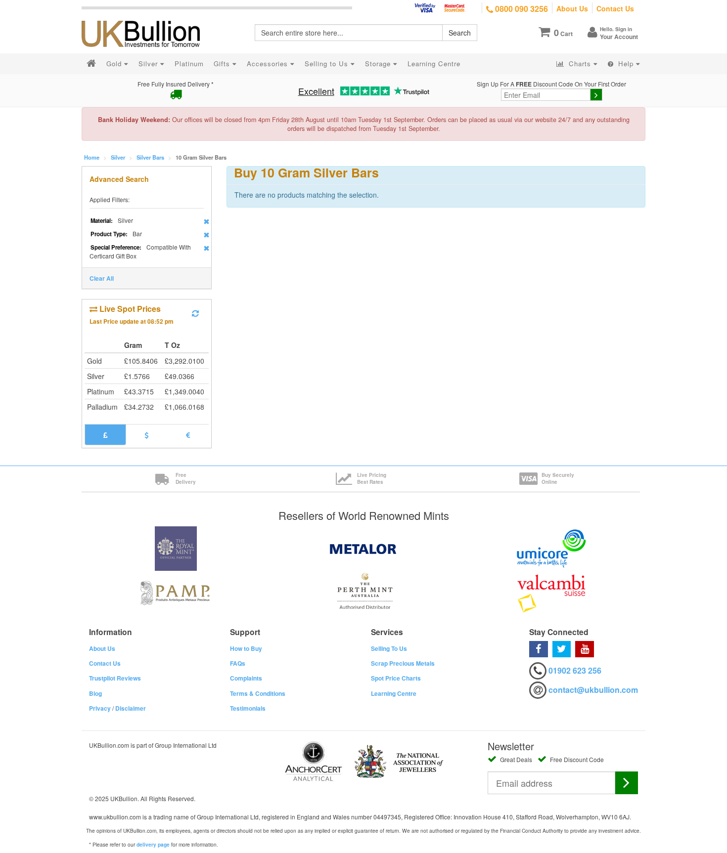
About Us (572, 8)
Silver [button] (149, 63)
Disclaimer (130, 708)
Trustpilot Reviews (115, 678)
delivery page (153, 844)
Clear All (102, 278)
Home (91, 157)
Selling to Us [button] (328, 63)
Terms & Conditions (257, 693)
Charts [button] (579, 63)
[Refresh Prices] (195, 313)
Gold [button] (115, 63)
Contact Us (615, 8)
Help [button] (626, 63)
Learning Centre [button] (434, 63)
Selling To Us (389, 648)
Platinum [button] (189, 63)
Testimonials (248, 708)
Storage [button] (379, 63)
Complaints (246, 678)
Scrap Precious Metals (403, 663)
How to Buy (246, 648)
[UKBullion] (147, 17)
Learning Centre (393, 693)
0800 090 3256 (520, 8)
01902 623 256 (574, 670)
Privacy (100, 708)
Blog (95, 693)
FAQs (237, 663)
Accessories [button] (268, 63)
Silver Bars (150, 157)
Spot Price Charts (396, 678)
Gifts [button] (223, 63)
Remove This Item (206, 221)
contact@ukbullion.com (593, 689)
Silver (118, 157)
